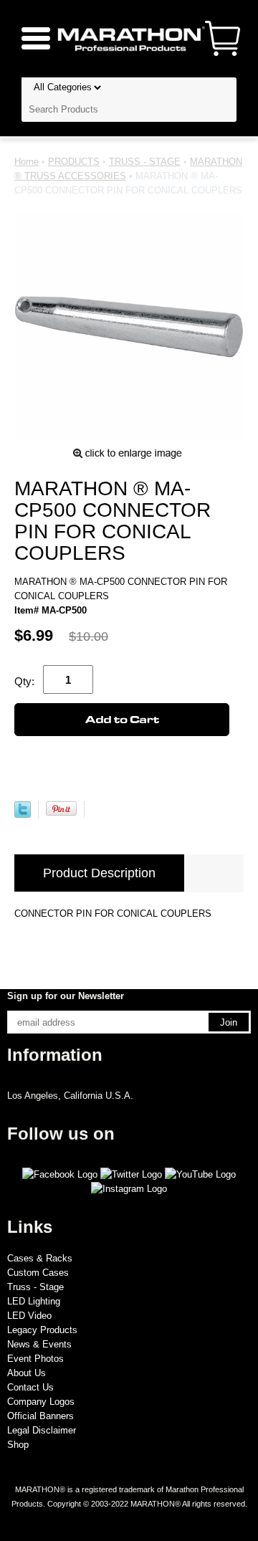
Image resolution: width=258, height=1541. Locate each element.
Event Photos (35, 1358)
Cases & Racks (39, 1258)
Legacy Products (42, 1330)
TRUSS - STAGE (145, 161)
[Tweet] (22, 814)
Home (26, 161)
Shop (18, 1444)
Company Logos (41, 1401)
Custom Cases (38, 1272)
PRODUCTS (74, 161)
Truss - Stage (35, 1287)
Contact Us (30, 1387)
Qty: (24, 681)
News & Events (39, 1344)
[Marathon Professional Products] (129, 37)
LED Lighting (33, 1301)
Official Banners (40, 1416)
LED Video (29, 1315)
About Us (26, 1373)
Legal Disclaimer (41, 1430)
